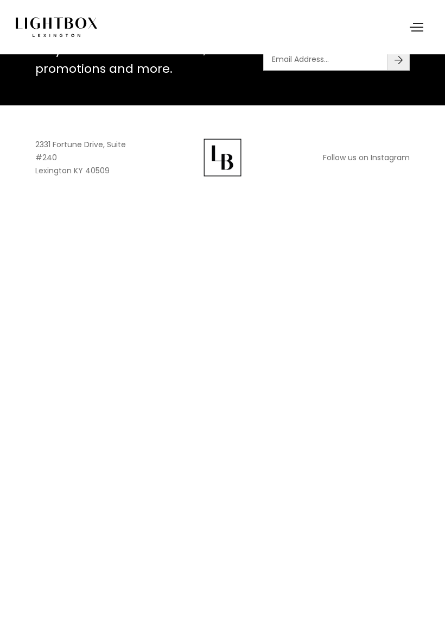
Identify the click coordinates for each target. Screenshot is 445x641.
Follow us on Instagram (366, 157)
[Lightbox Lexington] (56, 27)
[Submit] (398, 59)
